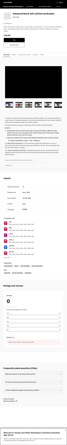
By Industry (30, 6)
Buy (14, 40)
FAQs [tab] (42, 55)
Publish (59, 6)
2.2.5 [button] (23, 204)
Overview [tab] (6, 55)
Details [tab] (14, 55)
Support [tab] (35, 55)
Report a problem (9, 401)
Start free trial (14, 45)
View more (8, 165)
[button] (33, 374)
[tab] (9, 106)
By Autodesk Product (45, 6)
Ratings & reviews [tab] (25, 55)
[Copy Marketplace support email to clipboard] (16, 401)
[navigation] (33, 6)
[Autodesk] (7, 2)
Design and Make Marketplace (13, 7)
